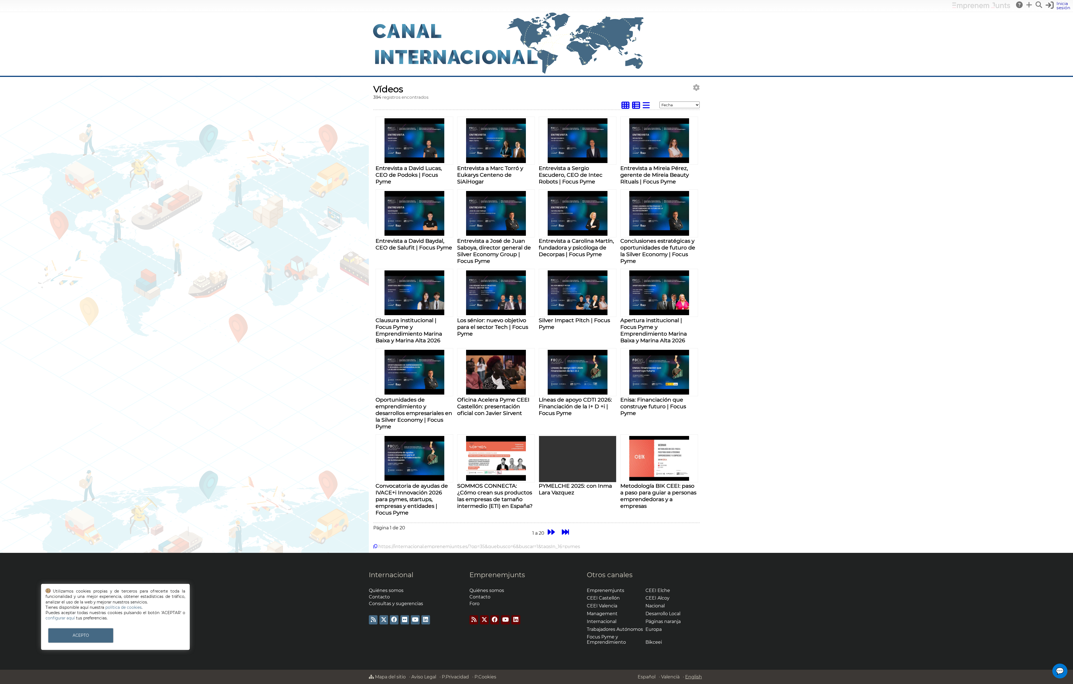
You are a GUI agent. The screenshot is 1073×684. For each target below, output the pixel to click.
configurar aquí (60, 618)
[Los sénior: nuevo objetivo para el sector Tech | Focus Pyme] (496, 313)
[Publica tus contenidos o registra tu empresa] (1029, 5)
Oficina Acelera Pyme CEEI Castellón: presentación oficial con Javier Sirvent (493, 406)
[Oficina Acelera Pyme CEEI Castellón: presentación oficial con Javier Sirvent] (496, 393)
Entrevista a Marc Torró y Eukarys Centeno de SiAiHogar (490, 175)
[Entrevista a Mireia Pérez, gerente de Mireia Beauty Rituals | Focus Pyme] (659, 161)
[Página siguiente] (551, 532)
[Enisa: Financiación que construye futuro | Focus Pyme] (659, 393)
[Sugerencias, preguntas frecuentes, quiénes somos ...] (1020, 5)
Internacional (391, 575)
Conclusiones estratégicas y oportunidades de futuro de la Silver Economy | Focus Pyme (657, 250)
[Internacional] (508, 73)
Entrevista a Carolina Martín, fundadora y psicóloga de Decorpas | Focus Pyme (576, 247)
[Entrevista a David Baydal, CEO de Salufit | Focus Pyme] (414, 234)
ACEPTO (81, 635)
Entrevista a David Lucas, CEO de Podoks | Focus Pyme (409, 175)
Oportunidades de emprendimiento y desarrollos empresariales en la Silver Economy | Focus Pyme (414, 413)
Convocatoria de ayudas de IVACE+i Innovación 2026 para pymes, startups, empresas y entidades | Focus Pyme (412, 499)
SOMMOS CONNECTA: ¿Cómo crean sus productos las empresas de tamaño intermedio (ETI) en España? (495, 495)
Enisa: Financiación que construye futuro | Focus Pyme (653, 406)
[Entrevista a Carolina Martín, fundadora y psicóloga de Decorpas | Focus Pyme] (577, 234)
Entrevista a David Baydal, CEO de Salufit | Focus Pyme (414, 244)
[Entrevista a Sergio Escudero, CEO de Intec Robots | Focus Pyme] (577, 161)
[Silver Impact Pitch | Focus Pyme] (577, 313)
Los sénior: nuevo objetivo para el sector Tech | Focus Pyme (492, 327)
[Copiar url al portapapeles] (375, 546)
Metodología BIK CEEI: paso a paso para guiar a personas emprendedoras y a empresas (658, 495)
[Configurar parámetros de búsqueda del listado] (696, 88)
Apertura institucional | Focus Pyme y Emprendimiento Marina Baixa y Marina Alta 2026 (653, 330)
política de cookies (123, 607)
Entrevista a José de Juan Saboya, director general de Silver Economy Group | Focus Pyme (494, 250)
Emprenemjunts (497, 575)
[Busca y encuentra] (1039, 5)
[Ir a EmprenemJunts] (981, 8)
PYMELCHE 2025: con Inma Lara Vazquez (575, 489)
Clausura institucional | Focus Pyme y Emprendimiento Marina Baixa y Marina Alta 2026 (409, 330)
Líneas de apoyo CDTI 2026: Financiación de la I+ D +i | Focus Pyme (575, 406)
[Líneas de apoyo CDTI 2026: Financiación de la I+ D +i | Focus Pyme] (577, 393)
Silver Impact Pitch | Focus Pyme (574, 323)
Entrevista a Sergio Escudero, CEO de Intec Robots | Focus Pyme (570, 175)
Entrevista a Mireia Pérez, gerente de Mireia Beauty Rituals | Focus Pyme (654, 175)
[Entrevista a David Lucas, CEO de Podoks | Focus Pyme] (414, 161)
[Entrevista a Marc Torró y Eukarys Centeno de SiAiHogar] (496, 161)
